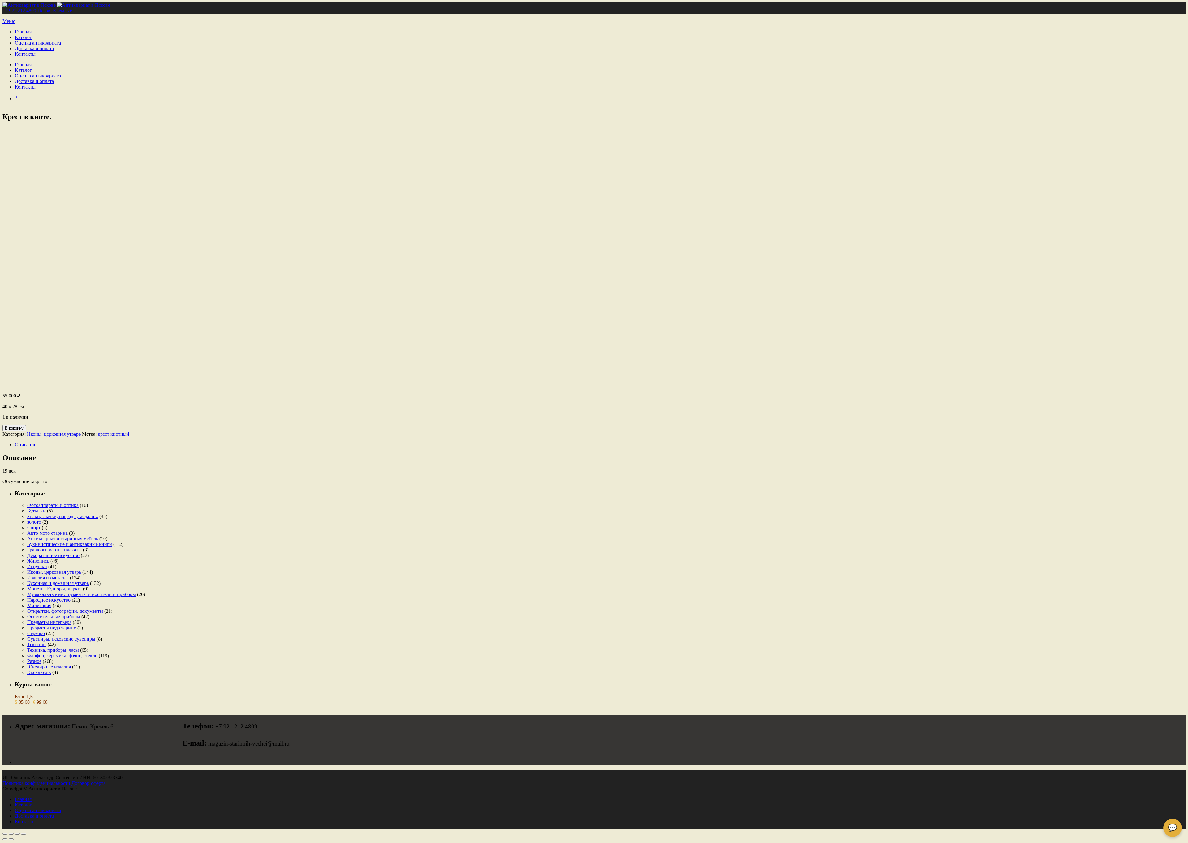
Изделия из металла (48, 577)
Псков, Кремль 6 (54, 10)
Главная (23, 31)
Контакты (25, 54)
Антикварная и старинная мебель (62, 538)
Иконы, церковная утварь (54, 434)
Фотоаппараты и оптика (53, 505)
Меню (8, 21)
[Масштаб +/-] (4, 834)
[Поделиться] (17, 834)
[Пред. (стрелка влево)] (4, 839)
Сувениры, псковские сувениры (61, 639)
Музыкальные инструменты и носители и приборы (81, 594)
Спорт (34, 527)
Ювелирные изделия (49, 666)
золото (34, 522)
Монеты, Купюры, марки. (54, 588)
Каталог (23, 37)
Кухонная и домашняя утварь (58, 583)
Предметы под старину (51, 627)
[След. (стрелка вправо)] (11, 839)
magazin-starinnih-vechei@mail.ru (249, 743)
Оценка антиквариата (38, 42)
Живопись (38, 561)
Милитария (39, 605)
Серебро (36, 633)
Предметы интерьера (49, 622)
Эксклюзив (39, 672)
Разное (34, 661)
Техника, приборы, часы (53, 650)
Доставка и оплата (34, 48)
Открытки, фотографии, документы (65, 611)
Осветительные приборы (53, 616)
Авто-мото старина (47, 533)
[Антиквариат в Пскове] (56, 5)
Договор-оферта (88, 783)
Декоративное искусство (53, 555)
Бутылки (36, 510)
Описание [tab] (25, 444)
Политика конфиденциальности (36, 783)
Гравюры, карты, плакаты (54, 549)
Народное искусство (49, 600)
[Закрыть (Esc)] (23, 834)
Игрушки (37, 566)
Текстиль (36, 644)
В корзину (14, 428)
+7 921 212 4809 (19, 10)
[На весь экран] (11, 834)
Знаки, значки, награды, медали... (62, 516)
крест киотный (113, 434)
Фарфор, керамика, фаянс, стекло (62, 655)
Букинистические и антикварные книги (69, 544)
